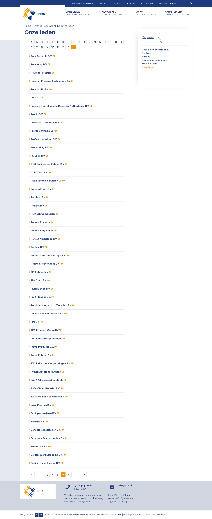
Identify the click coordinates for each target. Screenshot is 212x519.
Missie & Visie (149, 63)
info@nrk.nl (125, 485)
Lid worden (147, 3)
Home (28, 26)
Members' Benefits (168, 3)
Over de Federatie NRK (82, 3)
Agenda (117, 3)
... (74, 47)
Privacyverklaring (132, 514)
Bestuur (146, 53)
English (161, 514)
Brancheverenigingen (154, 60)
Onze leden (148, 67)
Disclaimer (149, 514)
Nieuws (103, 3)
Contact (131, 3)
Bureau (146, 56)
